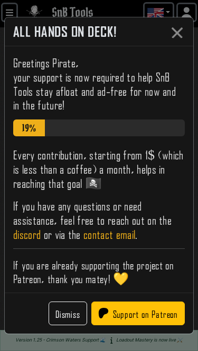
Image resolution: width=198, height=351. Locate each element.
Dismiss (67, 313)
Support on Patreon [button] (145, 313)
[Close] (177, 32)
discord (27, 233)
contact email (109, 233)
